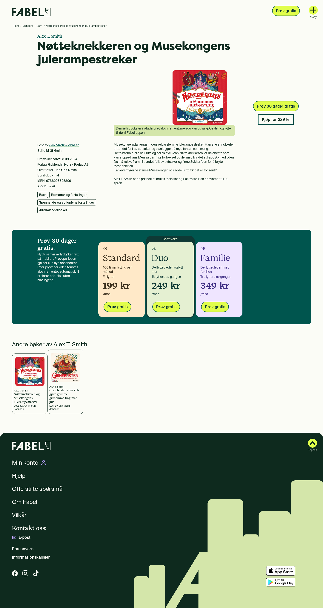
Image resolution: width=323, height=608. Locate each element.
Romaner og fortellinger (69, 194)
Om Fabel (24, 501)
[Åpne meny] (313, 10)
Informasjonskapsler (31, 557)
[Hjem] (31, 12)
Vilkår (19, 515)
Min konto (25, 462)
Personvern (23, 548)
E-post (24, 537)
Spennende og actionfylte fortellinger (66, 202)
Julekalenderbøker (53, 210)
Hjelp (18, 475)
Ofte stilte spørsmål (38, 488)
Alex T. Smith (49, 36)
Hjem (16, 26)
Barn (39, 26)
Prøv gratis (286, 10)
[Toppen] (312, 443)
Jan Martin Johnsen (64, 145)
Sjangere (27, 26)
